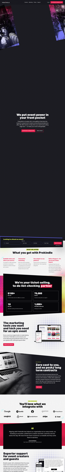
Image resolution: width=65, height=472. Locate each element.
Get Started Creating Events (56, 2)
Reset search (58, 245)
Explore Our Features (8, 344)
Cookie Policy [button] (60, 465)
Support (38, 2)
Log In (48, 2)
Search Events (58, 243)
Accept (54, 469)
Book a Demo (40, 130)
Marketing (31, 2)
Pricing (35, 2)
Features (26, 2)
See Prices (39, 387)
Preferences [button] (46, 467)
